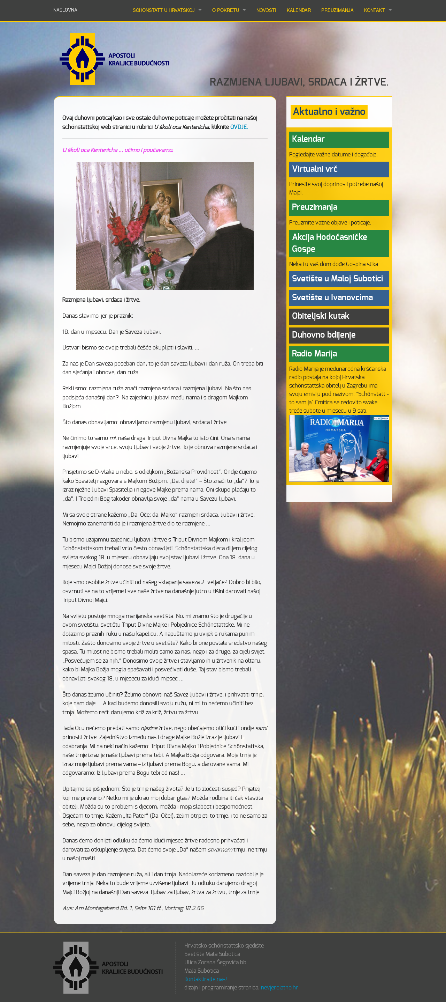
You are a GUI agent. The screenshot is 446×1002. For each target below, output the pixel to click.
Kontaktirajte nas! (205, 979)
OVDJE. (239, 127)
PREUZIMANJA (337, 10)
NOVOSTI (266, 10)
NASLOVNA (65, 10)
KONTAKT (374, 10)
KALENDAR (299, 10)
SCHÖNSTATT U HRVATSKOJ (164, 10)
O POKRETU (225, 10)
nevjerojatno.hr (279, 987)
